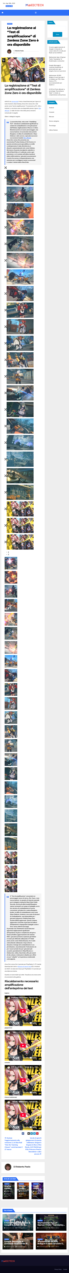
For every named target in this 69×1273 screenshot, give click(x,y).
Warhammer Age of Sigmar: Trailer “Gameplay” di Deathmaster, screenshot (57, 59)
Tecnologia (52, 125)
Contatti (65, 1269)
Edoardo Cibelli (22, 1227)
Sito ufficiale (27, 138)
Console (10, 23)
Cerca (50, 22)
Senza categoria (54, 121)
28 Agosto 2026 (10, 1227)
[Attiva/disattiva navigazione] (36, 12)
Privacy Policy (58, 1269)
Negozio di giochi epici (24, 966)
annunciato (15, 101)
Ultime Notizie (53, 130)
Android (51, 107)
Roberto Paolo (19, 51)
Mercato (51, 116)
